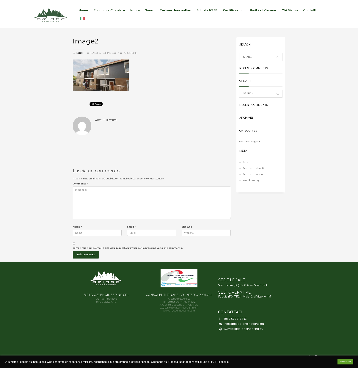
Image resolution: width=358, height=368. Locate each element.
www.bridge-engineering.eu (243, 329)
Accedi (246, 162)
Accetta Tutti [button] (345, 362)
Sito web (187, 226)
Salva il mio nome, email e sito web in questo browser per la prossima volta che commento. (128, 248)
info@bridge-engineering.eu (244, 323)
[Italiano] (83, 18)
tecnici (80, 52)
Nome (77, 226)
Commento (80, 183)
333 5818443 (238, 318)
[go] (277, 57)
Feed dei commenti (253, 174)
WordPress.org (251, 180)
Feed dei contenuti (253, 168)
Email (131, 226)
